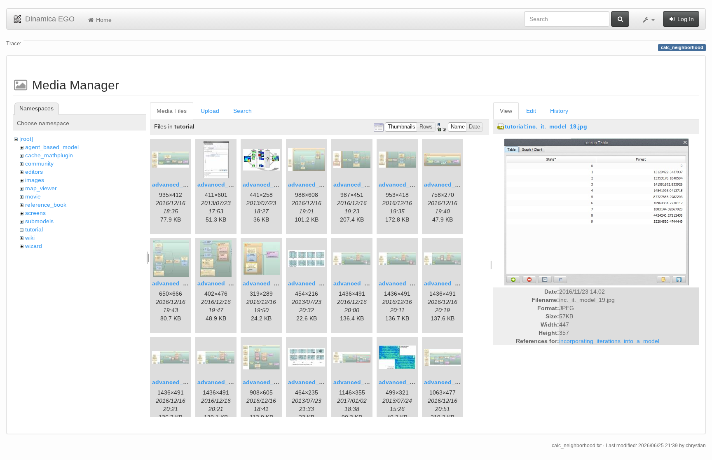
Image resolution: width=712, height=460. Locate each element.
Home (103, 19)
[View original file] (596, 211)
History (559, 110)
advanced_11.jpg (266, 283)
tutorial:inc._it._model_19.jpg (546, 126)
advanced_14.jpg (403, 283)
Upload (210, 110)
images (34, 180)
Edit (531, 110)
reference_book (45, 204)
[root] (26, 138)
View (506, 110)
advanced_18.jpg (267, 382)
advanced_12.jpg (312, 283)
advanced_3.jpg (265, 184)
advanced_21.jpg (403, 382)
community (39, 163)
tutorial (34, 229)
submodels (39, 221)
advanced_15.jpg (448, 283)
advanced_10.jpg (221, 283)
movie (33, 196)
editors (34, 171)
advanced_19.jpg (312, 382)
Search (242, 110)
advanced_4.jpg (310, 184)
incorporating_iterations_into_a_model (609, 341)
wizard (33, 246)
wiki (30, 237)
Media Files (172, 110)
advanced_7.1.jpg (404, 184)
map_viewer (41, 188)
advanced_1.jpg (174, 184)
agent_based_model (52, 147)
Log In (685, 19)
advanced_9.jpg (174, 283)
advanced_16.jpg (176, 382)
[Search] (620, 19)
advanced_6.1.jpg (358, 184)
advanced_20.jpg (357, 382)
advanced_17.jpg (221, 382)
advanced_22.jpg (448, 382)
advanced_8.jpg (446, 184)
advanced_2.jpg (219, 184)
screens (35, 213)
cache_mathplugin (49, 155)
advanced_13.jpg (357, 283)
